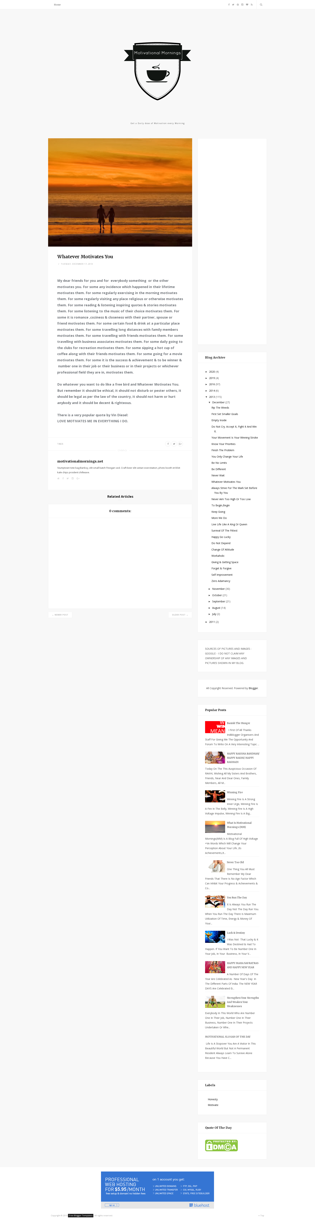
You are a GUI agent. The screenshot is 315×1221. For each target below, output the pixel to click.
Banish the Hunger (238, 723)
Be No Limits (219, 462)
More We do (219, 518)
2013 (212, 397)
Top (262, 1215)
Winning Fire (235, 792)
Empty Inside (219, 420)
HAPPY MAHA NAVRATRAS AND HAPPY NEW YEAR (242, 965)
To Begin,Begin (220, 505)
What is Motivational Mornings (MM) (239, 825)
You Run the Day (237, 897)
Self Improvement (222, 574)
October (217, 595)
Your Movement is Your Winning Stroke (234, 437)
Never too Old (235, 862)
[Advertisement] (232, 241)
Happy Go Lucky (221, 537)
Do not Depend (220, 543)
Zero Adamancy (220, 581)
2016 (212, 384)
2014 (212, 390)
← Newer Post (60, 615)
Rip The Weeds (220, 407)
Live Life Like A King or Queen (229, 524)
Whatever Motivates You (226, 481)
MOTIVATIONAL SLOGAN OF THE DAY (227, 1036)
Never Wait (218, 475)
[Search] (260, 4)
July (214, 614)
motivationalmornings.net (80, 461)
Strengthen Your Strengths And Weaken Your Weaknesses (243, 1002)
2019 (212, 378)
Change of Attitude (222, 549)
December (218, 402)
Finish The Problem (222, 450)
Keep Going (218, 511)
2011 (212, 622)
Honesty (213, 1099)
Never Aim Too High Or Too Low (231, 499)
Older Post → (180, 615)
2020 (212, 371)
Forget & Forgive (221, 568)
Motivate (213, 1105)
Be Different (218, 469)
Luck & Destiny (236, 932)
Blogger (253, 688)
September (219, 601)
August (216, 607)
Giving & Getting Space (224, 562)
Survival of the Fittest (224, 530)
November (218, 589)
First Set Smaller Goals (224, 414)
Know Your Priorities (223, 444)
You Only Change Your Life (227, 456)
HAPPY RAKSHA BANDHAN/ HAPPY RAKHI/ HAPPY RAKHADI (243, 758)
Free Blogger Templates (80, 1215)
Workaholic (218, 555)
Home (57, 4)
